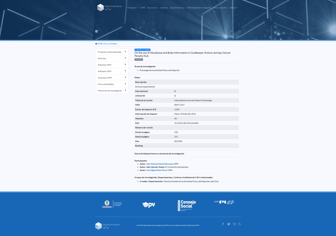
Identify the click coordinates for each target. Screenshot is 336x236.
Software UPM (104, 71)
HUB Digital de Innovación (199, 7)
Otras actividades (110, 44)
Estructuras (152, 7)
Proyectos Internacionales (110, 52)
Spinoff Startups (177, 7)
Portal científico (220, 7)
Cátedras (164, 7)
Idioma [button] (232, 7)
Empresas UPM (105, 77)
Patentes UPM (104, 65)
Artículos (102, 58)
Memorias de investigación (110, 90)
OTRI (142, 7)
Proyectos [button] (132, 7)
